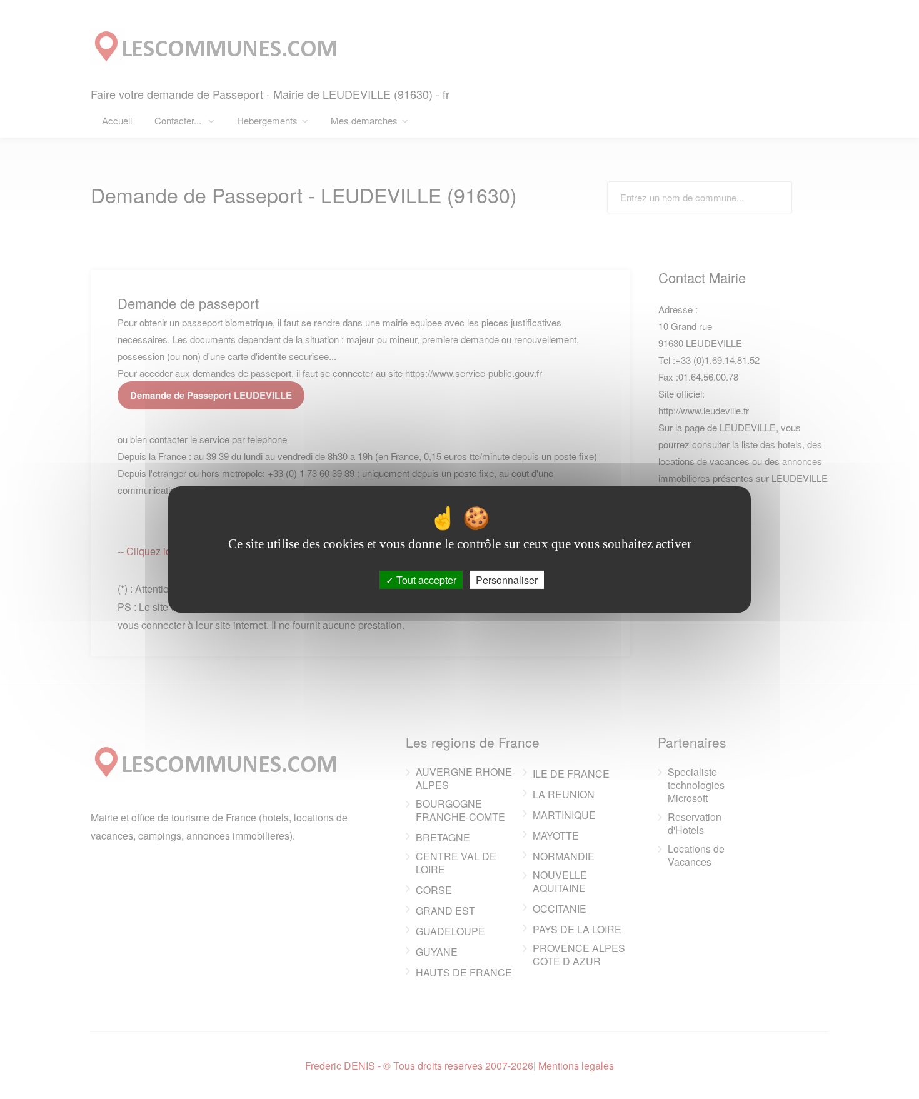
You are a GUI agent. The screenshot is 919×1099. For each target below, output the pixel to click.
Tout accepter (425, 580)
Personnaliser (507, 580)
